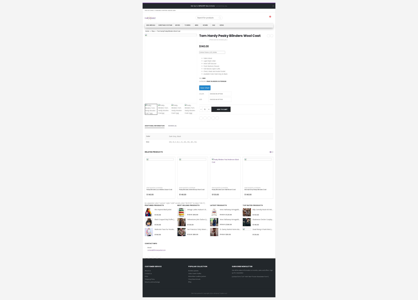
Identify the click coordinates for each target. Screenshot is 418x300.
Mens (196, 25)
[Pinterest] (267, 10)
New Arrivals (150, 25)
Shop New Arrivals (194, 279)
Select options (170, 162)
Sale (213, 25)
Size (200, 99)
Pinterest (155, 256)
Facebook (201, 118)
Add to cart (222, 109)
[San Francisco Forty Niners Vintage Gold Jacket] (181, 232)
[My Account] (259, 17)
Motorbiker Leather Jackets (197, 276)
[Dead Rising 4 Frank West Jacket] (247, 232)
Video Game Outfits (194, 273)
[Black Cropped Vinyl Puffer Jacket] (149, 222)
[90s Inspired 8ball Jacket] (149, 212)
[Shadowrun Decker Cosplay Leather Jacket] (247, 222)
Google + (213, 118)
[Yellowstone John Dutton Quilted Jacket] (181, 222)
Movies (177, 25)
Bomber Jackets (193, 271)
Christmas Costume (165, 25)
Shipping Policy (150, 279)
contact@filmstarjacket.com (156, 250)
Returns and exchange (152, 282)
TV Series (187, 25)
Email (217, 118)
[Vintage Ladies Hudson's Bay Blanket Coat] (181, 212)
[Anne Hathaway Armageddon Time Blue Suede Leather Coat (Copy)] (214, 212)
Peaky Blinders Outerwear (216, 81)
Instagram (159, 256)
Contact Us (148, 273)
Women (205, 25)
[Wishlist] (264, 17)
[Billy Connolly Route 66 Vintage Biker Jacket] (247, 212)
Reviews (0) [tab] (172, 126)
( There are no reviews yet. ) (218, 40)
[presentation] (145, 68)
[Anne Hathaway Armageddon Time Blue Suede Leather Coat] (214, 222)
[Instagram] (271, 10)
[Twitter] (263, 10)
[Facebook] (260, 10)
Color (201, 94)
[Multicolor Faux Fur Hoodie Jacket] (149, 232)
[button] (270, 152)
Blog (189, 282)
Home (147, 31)
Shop (153, 31)
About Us (148, 271)
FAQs (146, 276)
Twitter (205, 118)
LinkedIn (209, 118)
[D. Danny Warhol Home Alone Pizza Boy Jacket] (214, 232)
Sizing (222, 25)
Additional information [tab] (154, 126)
